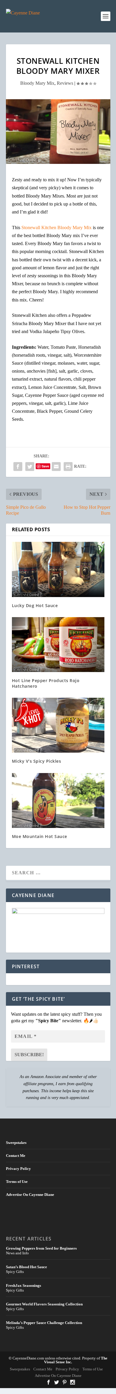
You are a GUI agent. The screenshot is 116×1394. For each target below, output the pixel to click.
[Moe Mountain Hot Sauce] (58, 800)
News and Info (17, 1253)
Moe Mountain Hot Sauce (39, 836)
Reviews (65, 83)
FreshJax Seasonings (23, 1285)
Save (45, 466)
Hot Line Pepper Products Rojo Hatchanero (46, 683)
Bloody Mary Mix (37, 83)
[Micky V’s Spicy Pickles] (58, 725)
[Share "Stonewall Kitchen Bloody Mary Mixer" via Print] (68, 466)
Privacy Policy (18, 1168)
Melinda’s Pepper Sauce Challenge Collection (44, 1322)
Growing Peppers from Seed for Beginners (41, 1248)
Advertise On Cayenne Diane (30, 1194)
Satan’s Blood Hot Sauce (26, 1267)
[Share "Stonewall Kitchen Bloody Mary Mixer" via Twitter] (30, 466)
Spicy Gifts (15, 1271)
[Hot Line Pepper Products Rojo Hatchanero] (58, 644)
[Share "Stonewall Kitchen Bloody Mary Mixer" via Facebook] (18, 466)
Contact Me (15, 1155)
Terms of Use (17, 1181)
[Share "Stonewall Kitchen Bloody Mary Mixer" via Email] (56, 466)
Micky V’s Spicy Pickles (36, 761)
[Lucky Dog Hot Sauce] (58, 569)
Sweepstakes (16, 1142)
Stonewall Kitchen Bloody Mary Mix (57, 227)
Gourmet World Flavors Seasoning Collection (44, 1304)
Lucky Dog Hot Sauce (35, 605)
